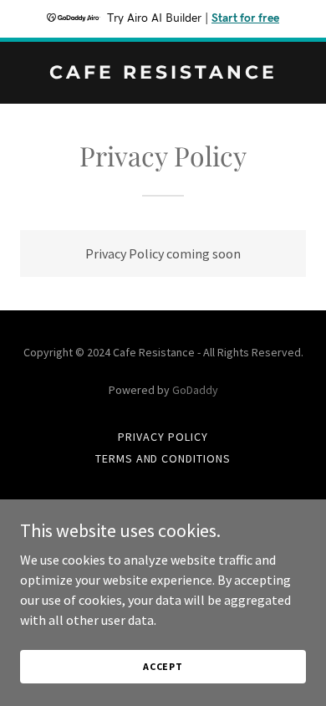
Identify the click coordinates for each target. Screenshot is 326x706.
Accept (163, 666)
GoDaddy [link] (195, 389)
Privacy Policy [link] (163, 436)
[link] (163, 73)
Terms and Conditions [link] (163, 458)
